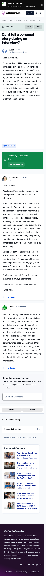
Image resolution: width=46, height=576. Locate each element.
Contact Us (34, 572)
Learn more (5, 5)
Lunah (11, 306)
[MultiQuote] (3, 297)
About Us (9, 572)
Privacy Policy (21, 572)
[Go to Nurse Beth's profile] (4, 178)
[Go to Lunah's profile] (4, 307)
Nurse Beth (14, 177)
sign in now (17, 384)
